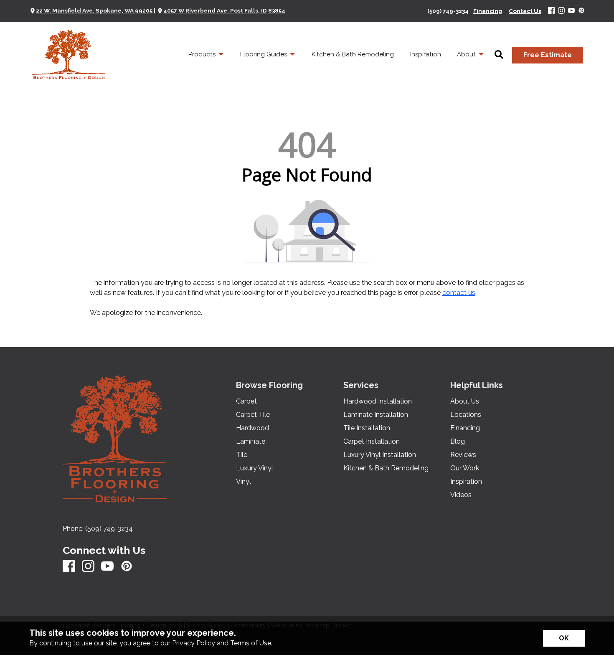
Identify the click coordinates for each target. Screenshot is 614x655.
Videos (461, 495)
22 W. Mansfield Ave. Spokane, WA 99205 (94, 10)
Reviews (463, 455)
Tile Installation (366, 428)
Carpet (246, 401)
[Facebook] (551, 11)
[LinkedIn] (581, 11)
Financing (465, 428)
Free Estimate (547, 55)
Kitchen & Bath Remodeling (386, 468)
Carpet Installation (371, 441)
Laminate (250, 441)
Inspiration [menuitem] (425, 54)
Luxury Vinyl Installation (379, 455)
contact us (458, 293)
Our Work (464, 468)
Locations (465, 414)
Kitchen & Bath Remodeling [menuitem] (353, 54)
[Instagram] (561, 11)
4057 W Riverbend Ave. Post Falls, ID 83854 (224, 10)
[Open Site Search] (498, 55)
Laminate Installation (375, 414)
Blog (457, 441)
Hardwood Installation (377, 401)
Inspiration (466, 481)
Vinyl (243, 481)
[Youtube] (571, 11)
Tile (241, 455)
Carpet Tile (253, 414)
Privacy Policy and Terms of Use (221, 643)
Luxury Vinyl (254, 468)
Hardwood (252, 428)
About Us (464, 401)
